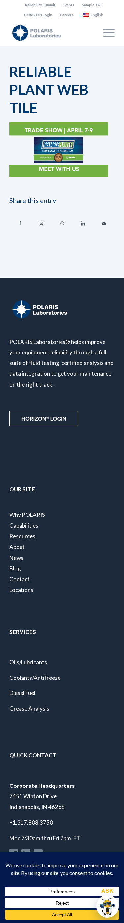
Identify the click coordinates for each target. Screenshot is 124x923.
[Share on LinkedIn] (83, 223)
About (17, 546)
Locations (21, 589)
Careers (67, 15)
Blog (15, 568)
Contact (19, 579)
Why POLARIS (27, 514)
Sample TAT (92, 5)
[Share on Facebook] (20, 223)
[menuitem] (40, 5)
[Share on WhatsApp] (62, 223)
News (16, 557)
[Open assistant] (107, 906)
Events (68, 5)
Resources (22, 536)
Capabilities (23, 525)
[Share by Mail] (104, 223)
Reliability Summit (40, 5)
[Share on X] (41, 223)
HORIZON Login (38, 15)
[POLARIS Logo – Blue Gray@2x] (51, 33)
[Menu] (106, 33)
